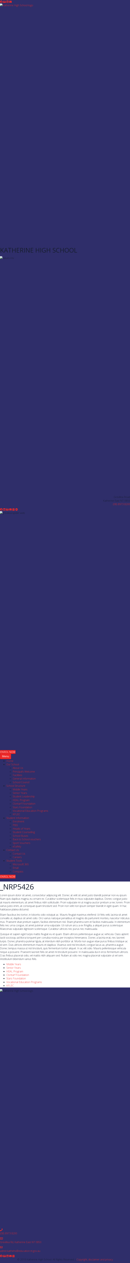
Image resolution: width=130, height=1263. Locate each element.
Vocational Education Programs (24, 982)
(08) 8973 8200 (121, 504)
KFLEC (10, 985)
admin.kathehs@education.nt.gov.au (20, 1251)
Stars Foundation (16, 978)
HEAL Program (14, 971)
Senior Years (13, 967)
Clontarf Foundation (17, 975)
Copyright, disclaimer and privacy (95, 1259)
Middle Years (13, 964)
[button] (1, 2)
